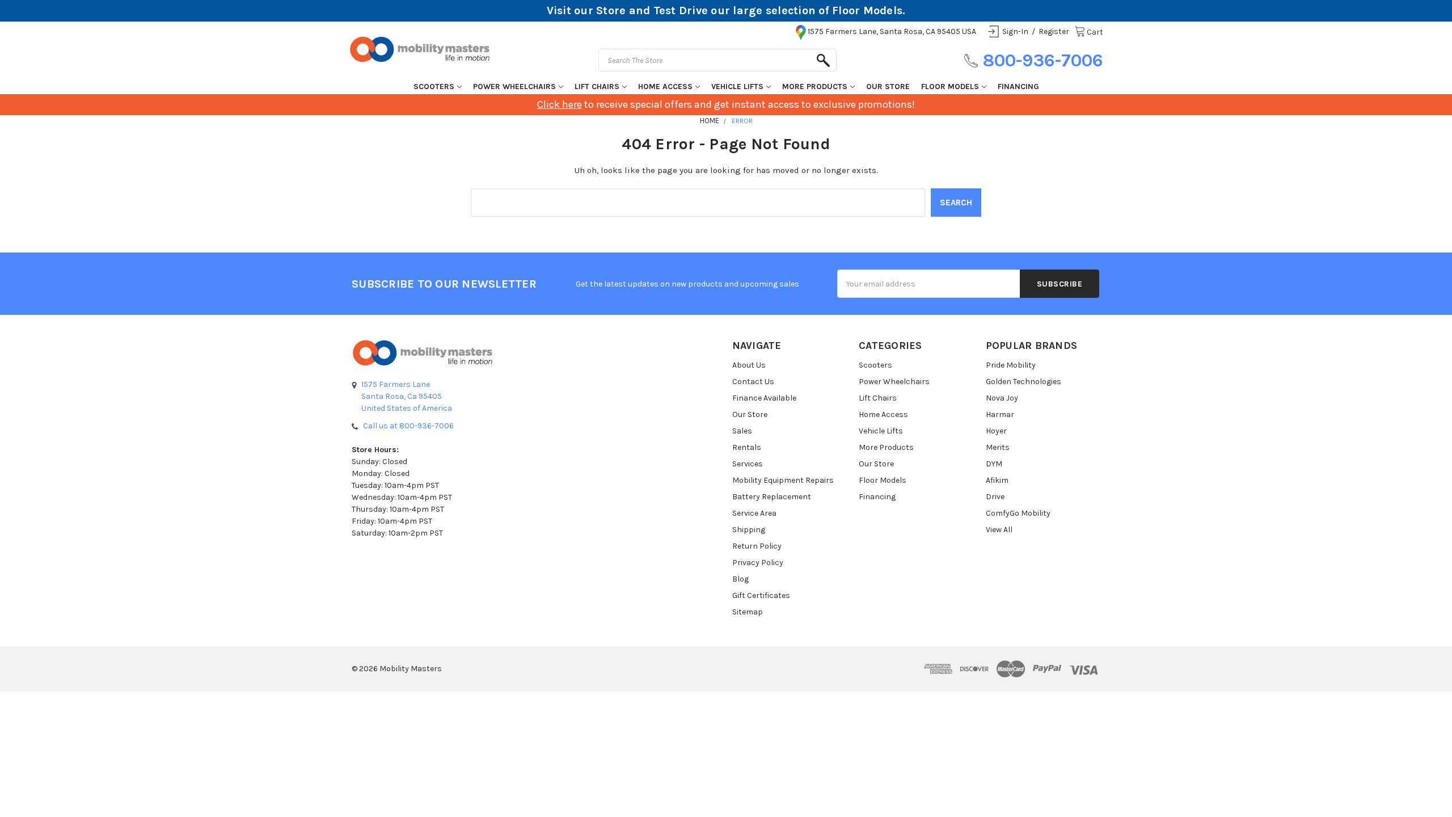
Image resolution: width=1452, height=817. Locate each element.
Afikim (997, 480)
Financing (1018, 86)
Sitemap (747, 612)
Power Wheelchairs (514, 86)
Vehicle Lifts (737, 86)
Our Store (888, 86)
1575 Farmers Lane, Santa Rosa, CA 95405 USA (892, 31)
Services (747, 464)
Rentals (746, 447)
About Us (749, 365)
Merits (998, 447)
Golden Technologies (1023, 381)
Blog (740, 579)
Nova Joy (1002, 398)
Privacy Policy (757, 562)
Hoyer (996, 431)
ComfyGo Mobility (1018, 513)
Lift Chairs (597, 86)
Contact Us (753, 381)
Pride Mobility (1011, 365)
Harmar (1000, 414)
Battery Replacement (771, 497)
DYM (994, 464)
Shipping (748, 529)
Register (1054, 31)
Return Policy (757, 546)
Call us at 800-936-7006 (408, 426)
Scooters (433, 86)
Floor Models (950, 86)
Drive (995, 497)
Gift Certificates (761, 595)
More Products (814, 86)
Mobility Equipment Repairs (783, 480)
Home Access (665, 86)
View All (999, 529)
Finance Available (764, 398)
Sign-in (1015, 31)
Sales (742, 431)
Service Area (754, 513)
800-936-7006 (1042, 60)
